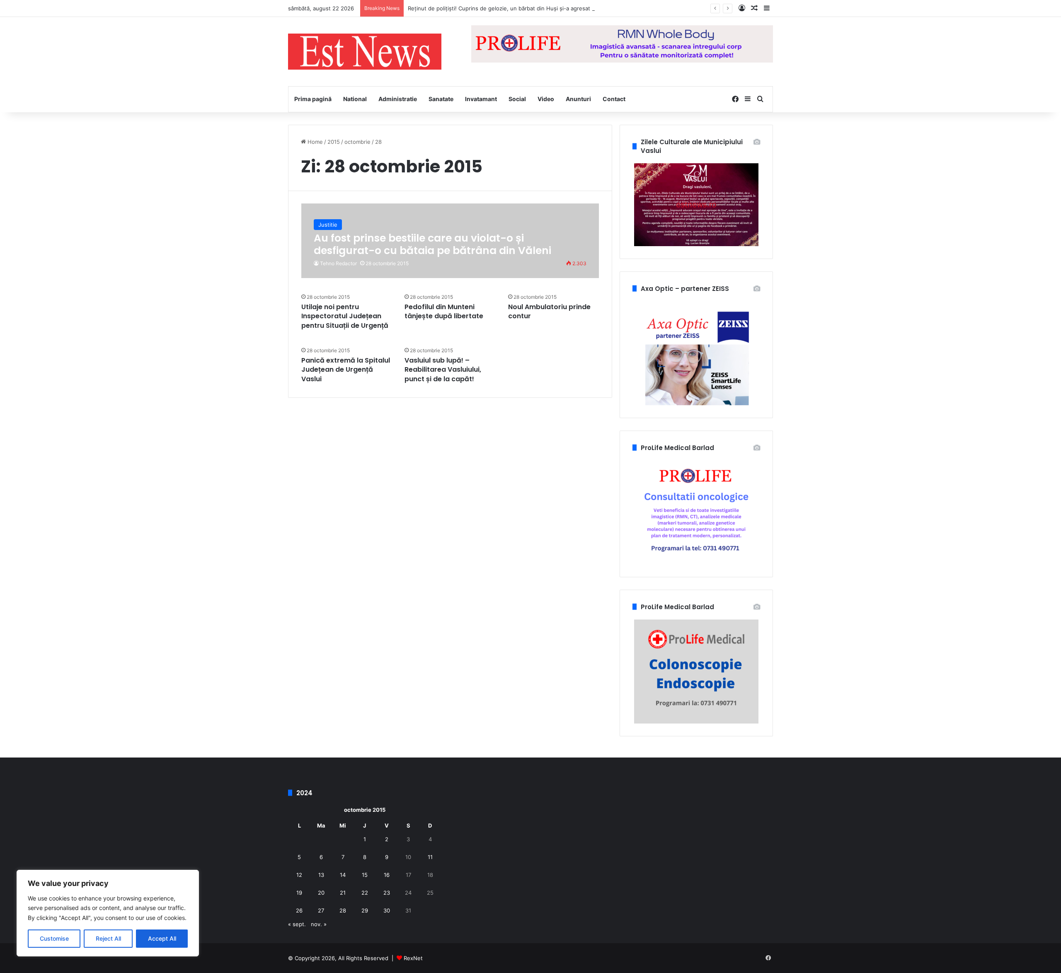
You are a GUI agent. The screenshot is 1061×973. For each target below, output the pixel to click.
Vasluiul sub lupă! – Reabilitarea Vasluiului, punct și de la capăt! (443, 370)
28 (342, 910)
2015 (333, 141)
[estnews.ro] (364, 52)
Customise (54, 938)
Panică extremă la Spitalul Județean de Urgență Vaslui (345, 370)
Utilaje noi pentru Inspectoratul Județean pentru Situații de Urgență (344, 316)
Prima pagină (313, 98)
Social (517, 98)
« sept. (297, 924)
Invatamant (481, 98)
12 (299, 874)
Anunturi (578, 98)
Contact (614, 98)
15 (365, 874)
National (355, 98)
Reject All (108, 938)
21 (343, 892)
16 (387, 874)
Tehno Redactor (338, 263)
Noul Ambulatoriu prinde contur (549, 311)
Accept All (162, 938)
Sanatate (441, 98)
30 (386, 910)
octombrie (357, 141)
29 (364, 910)
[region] (108, 913)
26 (299, 910)
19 (299, 892)
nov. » (319, 924)
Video (546, 98)
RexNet (413, 958)
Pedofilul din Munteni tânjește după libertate (444, 311)
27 (321, 910)
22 (364, 892)
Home (314, 141)
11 (430, 857)
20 (321, 892)
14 (343, 874)
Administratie (397, 98)
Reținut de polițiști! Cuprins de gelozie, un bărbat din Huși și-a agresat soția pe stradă (519, 8)
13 (321, 874)
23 (386, 892)
